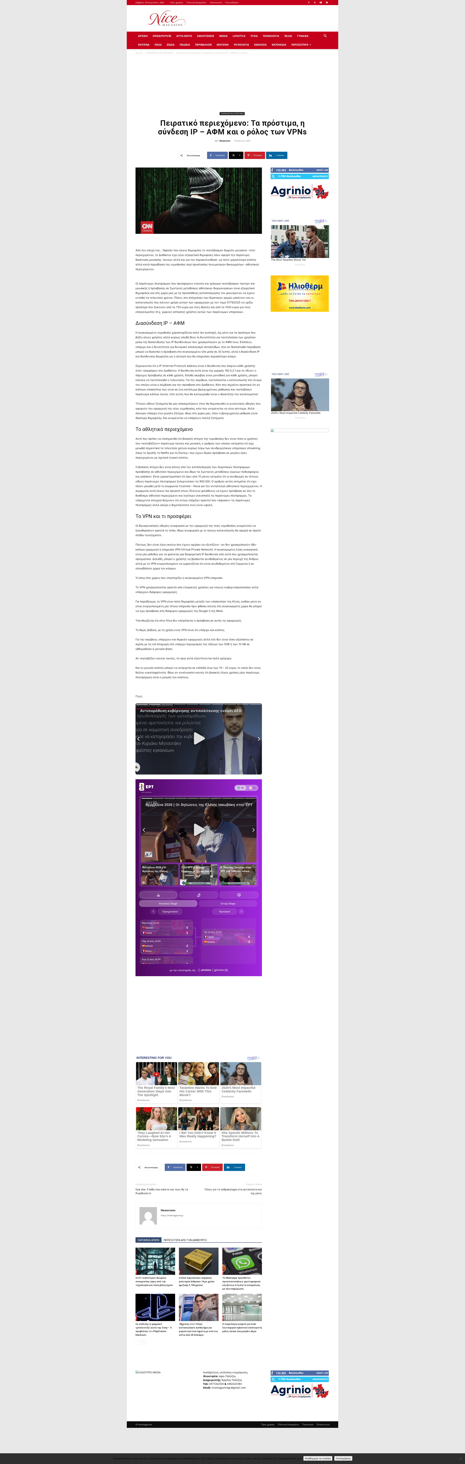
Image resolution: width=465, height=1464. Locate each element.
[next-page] (143, 1342)
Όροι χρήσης (176, 2)
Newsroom (224, 140)
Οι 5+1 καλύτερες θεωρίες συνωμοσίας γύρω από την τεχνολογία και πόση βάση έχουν (154, 1281)
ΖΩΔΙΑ (171, 44)
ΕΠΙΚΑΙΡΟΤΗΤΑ (162, 36)
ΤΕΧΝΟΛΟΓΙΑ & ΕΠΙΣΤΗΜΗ (159, 52)
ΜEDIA (223, 36)
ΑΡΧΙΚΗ (143, 36)
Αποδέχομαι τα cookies (318, 1458)
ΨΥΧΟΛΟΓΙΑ (241, 44)
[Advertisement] (263, 18)
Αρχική (139, 52)
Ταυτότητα (307, 1424)
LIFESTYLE (239, 36)
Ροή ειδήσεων (232, 2)
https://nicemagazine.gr (172, 1215)
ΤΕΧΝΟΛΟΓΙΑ (271, 36)
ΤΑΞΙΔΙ (288, 36)
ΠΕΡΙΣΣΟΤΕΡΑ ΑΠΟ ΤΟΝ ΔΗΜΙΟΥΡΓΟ (185, 1240)
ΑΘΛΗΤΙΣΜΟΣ (205, 36)
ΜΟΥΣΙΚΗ (223, 44)
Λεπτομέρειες (343, 1458)
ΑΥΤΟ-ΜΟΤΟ (184, 36)
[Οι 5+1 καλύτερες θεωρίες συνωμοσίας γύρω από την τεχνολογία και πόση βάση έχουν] (155, 1261)
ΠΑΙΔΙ (158, 44)
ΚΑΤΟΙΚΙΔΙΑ (279, 44)
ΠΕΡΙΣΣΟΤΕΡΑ (299, 44)
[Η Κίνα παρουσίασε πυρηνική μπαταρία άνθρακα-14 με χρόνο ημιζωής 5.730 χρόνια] (199, 1261)
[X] (315, 2)
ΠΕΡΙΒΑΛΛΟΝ (203, 44)
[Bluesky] (326, 2)
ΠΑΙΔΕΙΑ (185, 44)
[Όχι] (460, 1459)
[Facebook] (309, 2)
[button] (325, 36)
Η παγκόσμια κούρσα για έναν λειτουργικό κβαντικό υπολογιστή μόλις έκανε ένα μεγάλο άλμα (242, 1328)
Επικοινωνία (216, 2)
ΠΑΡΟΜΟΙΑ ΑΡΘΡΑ (148, 1240)
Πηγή (139, 696)
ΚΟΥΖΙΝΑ (143, 44)
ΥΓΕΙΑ (254, 36)
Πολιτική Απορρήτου (196, 2)
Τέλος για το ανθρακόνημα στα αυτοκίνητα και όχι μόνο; (233, 1191)
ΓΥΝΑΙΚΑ (302, 36)
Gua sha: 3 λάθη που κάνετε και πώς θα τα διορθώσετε (162, 1191)
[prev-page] (138, 1342)
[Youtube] (321, 2)
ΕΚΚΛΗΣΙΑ (260, 44)
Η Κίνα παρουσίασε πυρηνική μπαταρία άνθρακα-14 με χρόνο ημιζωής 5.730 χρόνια (197, 1281)
